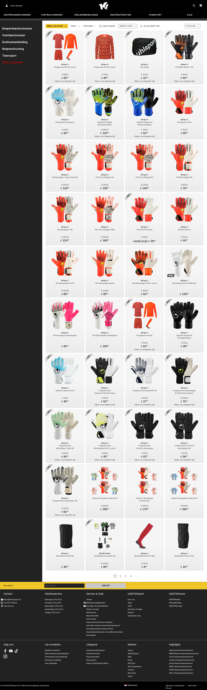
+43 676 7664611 (10, 603)
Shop (130, 603)
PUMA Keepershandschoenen (181, 670)
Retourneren (91, 613)
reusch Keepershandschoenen (181, 657)
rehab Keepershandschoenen (181, 663)
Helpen (89, 600)
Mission (131, 613)
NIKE (130, 657)
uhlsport (131, 670)
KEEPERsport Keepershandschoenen (184, 654)
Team (130, 606)
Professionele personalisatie (56, 657)
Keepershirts (91, 660)
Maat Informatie (92, 616)
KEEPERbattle (175, 600)
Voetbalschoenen (51, 15)
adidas (130, 650)
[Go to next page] (136, 576)
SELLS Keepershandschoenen (181, 673)
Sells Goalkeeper (134, 667)
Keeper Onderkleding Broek (97, 663)
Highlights (175, 644)
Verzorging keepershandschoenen (99, 629)
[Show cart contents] (201, 5)
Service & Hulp (94, 593)
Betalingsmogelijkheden (95, 603)
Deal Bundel (109, 26)
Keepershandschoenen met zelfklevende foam (104, 632)
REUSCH (131, 663)
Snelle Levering (92, 609)
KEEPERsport (136, 593)
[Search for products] (194, 5)
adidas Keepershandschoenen (181, 650)
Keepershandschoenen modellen (99, 622)
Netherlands (133, 685)
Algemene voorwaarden (175, 686)
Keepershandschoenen (17, 15)
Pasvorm (88, 26)
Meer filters (126, 26)
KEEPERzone (177, 593)
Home (103, 6)
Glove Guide (91, 619)
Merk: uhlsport (55, 26)
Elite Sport (132, 673)
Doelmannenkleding (86, 15)
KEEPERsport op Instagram (5, 656)
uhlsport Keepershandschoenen (181, 660)
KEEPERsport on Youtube (11, 651)
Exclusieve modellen (53, 660)
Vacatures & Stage (135, 609)
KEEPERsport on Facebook (5, 651)
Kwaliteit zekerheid (52, 650)
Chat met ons (9, 606)
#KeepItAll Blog (175, 603)
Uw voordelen (53, 644)
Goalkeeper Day (134, 616)
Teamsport (155, 15)
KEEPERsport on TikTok (16, 651)
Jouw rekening (16, 6)
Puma (130, 660)
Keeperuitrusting (120, 15)
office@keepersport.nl (12, 600)
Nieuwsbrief (8, 586)
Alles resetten (151, 26)
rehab (130, 676)
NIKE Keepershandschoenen (180, 667)
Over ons (131, 600)
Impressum (192, 686)
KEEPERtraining (175, 606)
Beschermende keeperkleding (57, 654)
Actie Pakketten (51, 663)
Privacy (168, 688)
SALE (189, 15)
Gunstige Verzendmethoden (97, 606)
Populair (190, 26)
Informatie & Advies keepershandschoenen (103, 626)
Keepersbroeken (92, 657)
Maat (73, 26)
